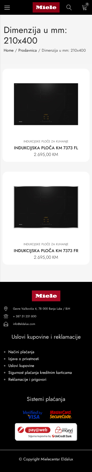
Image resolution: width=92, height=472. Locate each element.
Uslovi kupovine (21, 365)
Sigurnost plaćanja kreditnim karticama (40, 372)
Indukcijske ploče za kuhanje (46, 141)
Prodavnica (27, 50)
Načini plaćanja (21, 352)
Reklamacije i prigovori (27, 379)
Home (8, 50)
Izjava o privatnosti (23, 359)
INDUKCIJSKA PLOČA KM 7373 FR (46, 251)
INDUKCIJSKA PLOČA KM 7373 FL (46, 148)
